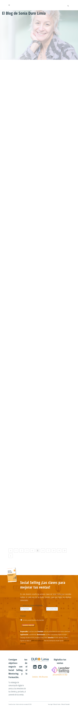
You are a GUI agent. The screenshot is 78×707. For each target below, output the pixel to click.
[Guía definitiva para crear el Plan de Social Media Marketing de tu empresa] (23, 495)
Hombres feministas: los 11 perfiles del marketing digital (53, 84)
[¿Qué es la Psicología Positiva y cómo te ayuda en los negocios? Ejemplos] (23, 308)
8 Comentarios (57, 355)
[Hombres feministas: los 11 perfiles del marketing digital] (53, 70)
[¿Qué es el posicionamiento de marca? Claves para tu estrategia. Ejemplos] (53, 185)
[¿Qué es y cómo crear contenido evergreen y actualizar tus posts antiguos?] (23, 185)
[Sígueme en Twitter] (39, 667)
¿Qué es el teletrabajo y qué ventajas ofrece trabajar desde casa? (23, 142)
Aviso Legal (50, 704)
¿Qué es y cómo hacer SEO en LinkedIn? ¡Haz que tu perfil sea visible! (52, 324)
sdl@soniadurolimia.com (37, 641)
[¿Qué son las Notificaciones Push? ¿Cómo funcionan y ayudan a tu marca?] (23, 430)
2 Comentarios (27, 113)
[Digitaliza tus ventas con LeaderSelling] (60, 669)
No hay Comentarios (28, 229)
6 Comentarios (27, 171)
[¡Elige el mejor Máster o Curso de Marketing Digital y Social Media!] (23, 70)
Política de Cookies (56, 704)
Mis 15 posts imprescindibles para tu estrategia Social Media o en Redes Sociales (23, 385)
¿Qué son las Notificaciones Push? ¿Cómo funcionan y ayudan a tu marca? (23, 447)
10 (64, 550)
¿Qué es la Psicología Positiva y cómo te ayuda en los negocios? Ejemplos (23, 324)
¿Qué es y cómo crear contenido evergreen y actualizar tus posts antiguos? (23, 202)
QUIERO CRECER (28, 625)
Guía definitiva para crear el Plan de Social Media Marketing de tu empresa (23, 511)
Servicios (35, 676)
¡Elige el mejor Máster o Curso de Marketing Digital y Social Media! (23, 84)
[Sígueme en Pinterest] (44, 667)
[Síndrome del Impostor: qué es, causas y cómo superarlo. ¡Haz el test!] (23, 247)
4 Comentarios (57, 113)
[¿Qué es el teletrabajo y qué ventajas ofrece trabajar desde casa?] (23, 127)
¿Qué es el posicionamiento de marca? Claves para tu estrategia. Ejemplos (52, 202)
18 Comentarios (29, 542)
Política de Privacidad (65, 704)
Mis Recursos (43, 676)
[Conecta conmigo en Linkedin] (34, 667)
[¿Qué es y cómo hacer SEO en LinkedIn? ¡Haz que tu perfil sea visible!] (53, 308)
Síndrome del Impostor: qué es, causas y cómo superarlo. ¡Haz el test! (23, 261)
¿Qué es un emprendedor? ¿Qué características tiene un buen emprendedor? (53, 447)
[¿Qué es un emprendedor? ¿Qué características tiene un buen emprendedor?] (53, 430)
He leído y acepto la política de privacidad (33, 620)
